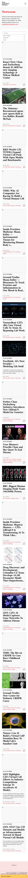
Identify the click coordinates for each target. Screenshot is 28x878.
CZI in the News (12, 84)
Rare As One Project (7, 461)
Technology (18, 167)
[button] (14, 36)
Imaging (19, 459)
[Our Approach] (5, 4)
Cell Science (6, 459)
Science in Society (11, 669)
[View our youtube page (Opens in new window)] (24, 867)
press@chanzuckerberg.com (10, 24)
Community (5, 84)
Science (13, 167)
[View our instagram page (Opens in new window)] (10, 867)
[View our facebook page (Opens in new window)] (6, 867)
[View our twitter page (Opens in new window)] (20, 867)
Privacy (19, 874)
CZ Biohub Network (7, 252)
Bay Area (5, 125)
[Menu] (25, 4)
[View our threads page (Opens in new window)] (13, 867)
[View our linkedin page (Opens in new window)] (17, 867)
